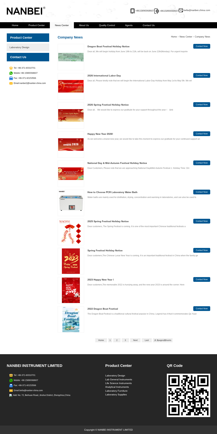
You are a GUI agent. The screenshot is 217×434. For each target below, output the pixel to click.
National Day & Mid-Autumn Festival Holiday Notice (117, 163)
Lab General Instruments (118, 379)
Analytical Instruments (117, 387)
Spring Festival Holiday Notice (105, 250)
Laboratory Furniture (116, 390)
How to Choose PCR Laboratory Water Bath (112, 192)
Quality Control (107, 25)
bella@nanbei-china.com (197, 10)
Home (15, 25)
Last (147, 340)
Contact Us (149, 25)
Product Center (36, 25)
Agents (129, 25)
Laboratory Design (19, 47)
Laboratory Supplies (116, 394)
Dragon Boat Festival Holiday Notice (108, 46)
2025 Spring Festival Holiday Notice (108, 221)
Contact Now (202, 46)
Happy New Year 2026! (100, 134)
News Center (62, 25)
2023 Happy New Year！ (101, 279)
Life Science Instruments (118, 383)
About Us (84, 25)
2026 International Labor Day (104, 75)
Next (135, 340)
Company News (202, 36)
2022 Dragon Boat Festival (102, 308)
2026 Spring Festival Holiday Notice (108, 104)
